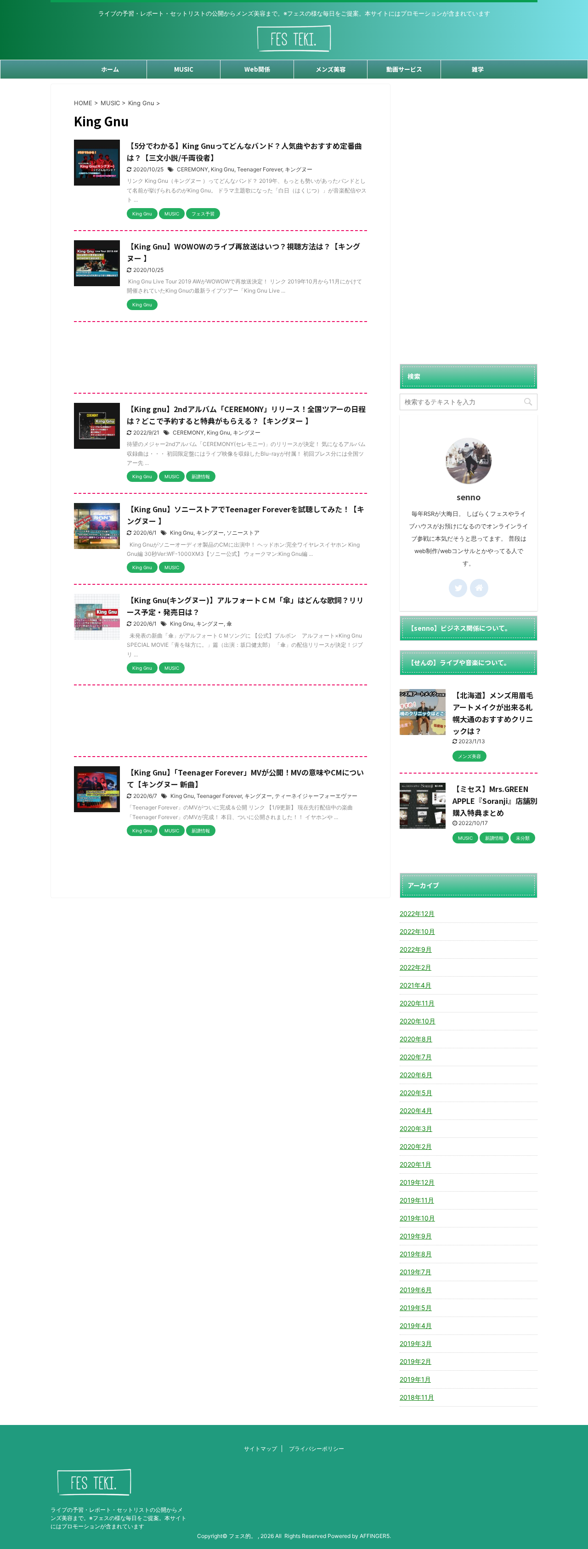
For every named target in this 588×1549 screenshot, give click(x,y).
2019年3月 (416, 1343)
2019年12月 (417, 1182)
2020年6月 (416, 1075)
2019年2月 (415, 1361)
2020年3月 (416, 1128)
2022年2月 (415, 967)
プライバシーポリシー (316, 1448)
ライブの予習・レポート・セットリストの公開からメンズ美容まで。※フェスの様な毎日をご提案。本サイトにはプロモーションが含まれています (119, 1518)
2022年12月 (417, 913)
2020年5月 (416, 1093)
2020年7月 (416, 1057)
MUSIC (183, 69)
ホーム (110, 69)
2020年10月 (417, 1021)
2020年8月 (416, 1039)
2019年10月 (417, 1218)
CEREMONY (192, 169)
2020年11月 (417, 1003)
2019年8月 (416, 1254)
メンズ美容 (330, 69)
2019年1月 (415, 1379)
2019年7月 (415, 1272)
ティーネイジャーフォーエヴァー (316, 795)
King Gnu (222, 169)
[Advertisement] (220, 359)
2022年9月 (416, 949)
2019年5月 (416, 1308)
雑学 (478, 69)
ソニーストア (243, 532)
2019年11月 (417, 1200)
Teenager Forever (259, 169)
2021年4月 (415, 985)
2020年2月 (416, 1146)
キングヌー (298, 169)
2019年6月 (416, 1290)
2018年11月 (417, 1397)
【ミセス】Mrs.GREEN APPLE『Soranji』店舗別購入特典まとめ (494, 800)
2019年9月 (416, 1236)
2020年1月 (415, 1164)
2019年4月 (416, 1325)
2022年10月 (417, 931)
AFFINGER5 (375, 1535)
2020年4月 (416, 1110)
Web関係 (257, 69)
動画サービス (404, 69)
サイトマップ (260, 1448)
